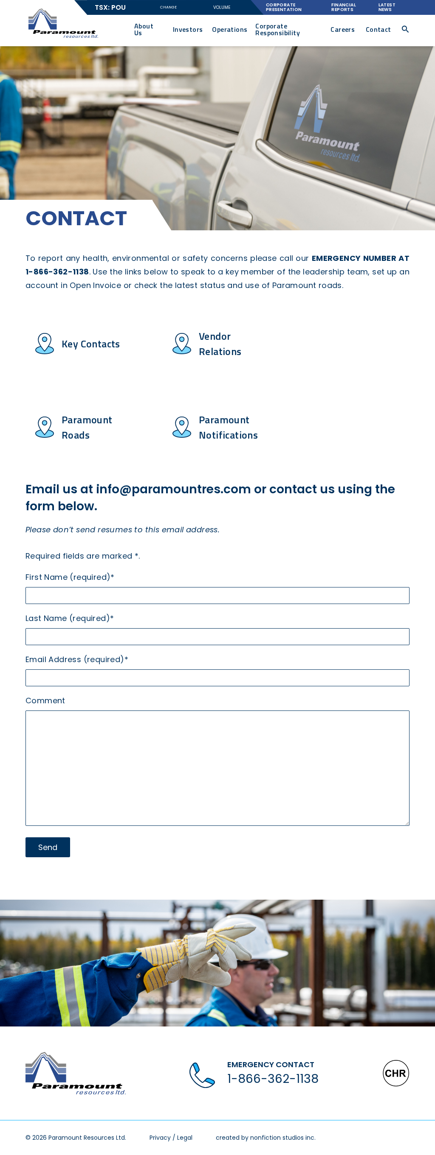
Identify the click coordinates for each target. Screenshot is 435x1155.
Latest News (387, 7)
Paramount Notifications (228, 427)
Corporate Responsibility (277, 29)
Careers (342, 29)
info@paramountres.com (173, 489)
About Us (143, 29)
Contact (378, 29)
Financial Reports (343, 7)
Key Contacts (91, 343)
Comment (45, 700)
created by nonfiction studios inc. (266, 1137)
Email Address (76, 659)
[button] (405, 29)
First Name (70, 577)
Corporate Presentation (284, 7)
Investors (188, 29)
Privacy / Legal (171, 1137)
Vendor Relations (220, 343)
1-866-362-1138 (273, 1079)
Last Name (69, 618)
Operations (229, 29)
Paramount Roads (87, 427)
